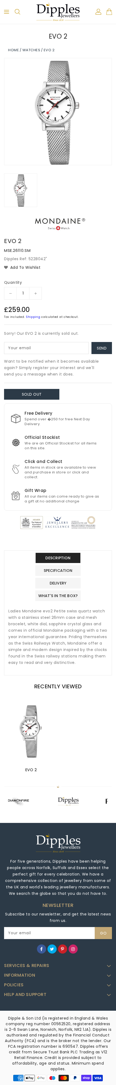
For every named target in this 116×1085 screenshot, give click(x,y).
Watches (31, 50)
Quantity (13, 282)
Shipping (33, 317)
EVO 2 (31, 770)
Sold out (32, 394)
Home (13, 50)
